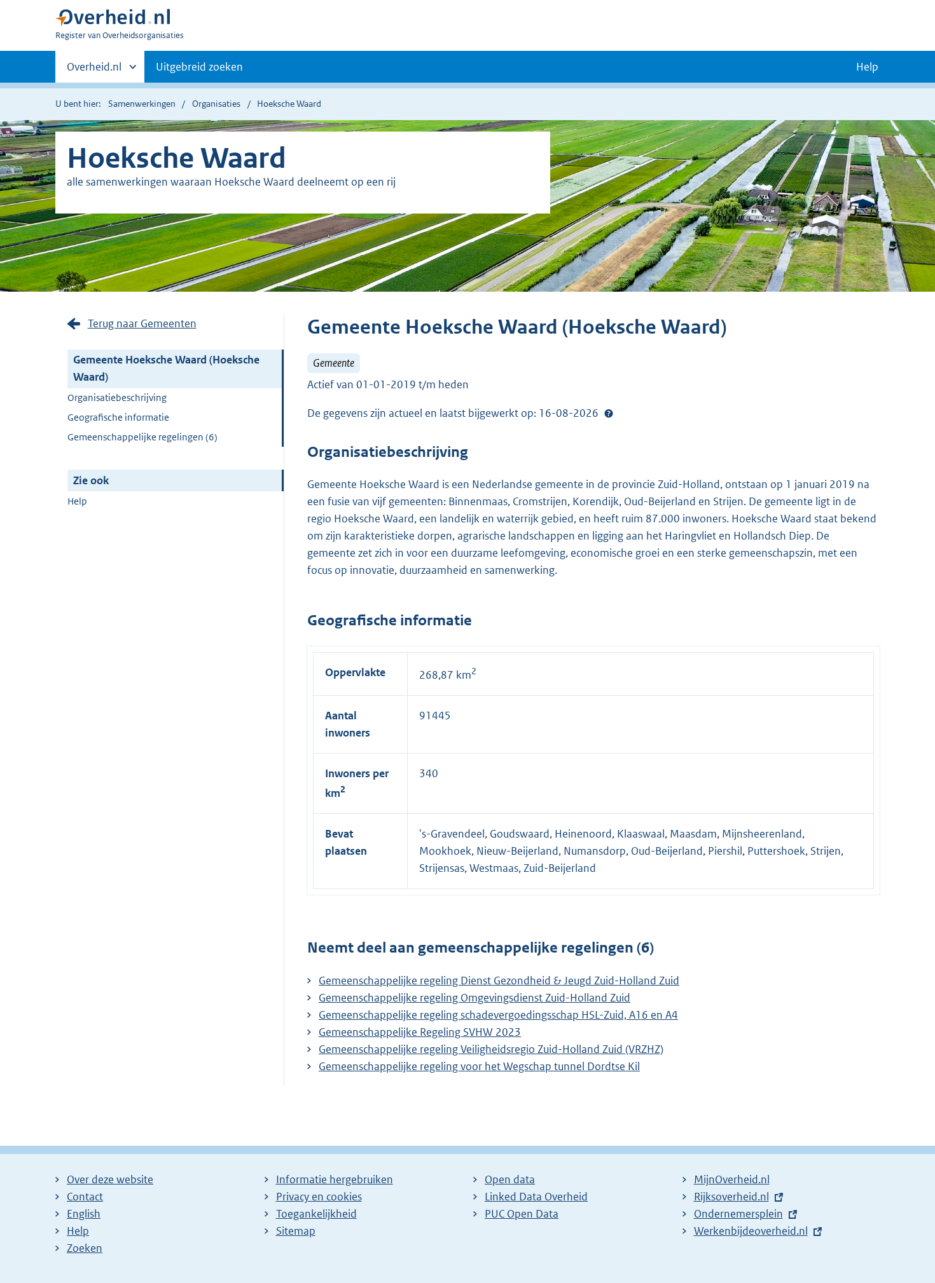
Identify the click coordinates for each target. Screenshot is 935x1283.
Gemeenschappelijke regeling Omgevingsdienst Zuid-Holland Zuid (474, 998)
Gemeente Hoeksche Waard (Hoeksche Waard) (166, 368)
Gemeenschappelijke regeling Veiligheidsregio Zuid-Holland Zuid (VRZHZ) (491, 1049)
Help (77, 501)
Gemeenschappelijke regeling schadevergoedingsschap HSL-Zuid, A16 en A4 (498, 1015)
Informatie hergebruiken (334, 1179)
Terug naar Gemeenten (142, 323)
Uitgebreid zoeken (199, 67)
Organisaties (216, 103)
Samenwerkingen (142, 103)
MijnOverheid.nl (732, 1179)
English (83, 1214)
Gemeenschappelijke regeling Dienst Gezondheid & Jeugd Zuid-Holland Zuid (499, 981)
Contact (85, 1197)
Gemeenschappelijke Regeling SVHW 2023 (420, 1032)
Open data (510, 1179)
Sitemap (295, 1231)
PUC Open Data (521, 1214)
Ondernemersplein (738, 1214)
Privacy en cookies (319, 1197)
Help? (608, 413)
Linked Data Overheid (536, 1197)
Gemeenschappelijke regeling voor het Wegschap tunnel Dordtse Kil (479, 1066)
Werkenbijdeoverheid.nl (751, 1231)
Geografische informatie (118, 417)
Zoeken (84, 1248)
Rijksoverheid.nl (731, 1197)
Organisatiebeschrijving (117, 397)
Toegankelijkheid (316, 1214)
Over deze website (110, 1179)
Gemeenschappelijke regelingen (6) (142, 437)
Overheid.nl (94, 71)
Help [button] (867, 67)
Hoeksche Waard (289, 103)
